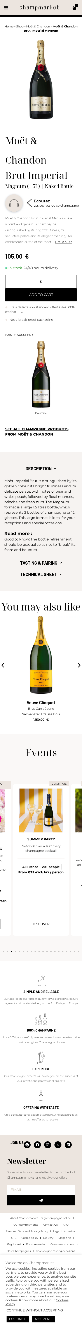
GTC (13, 1237)
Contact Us (50, 1224)
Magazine (64, 1237)
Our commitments (26, 1224)
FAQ (65, 1224)
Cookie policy (29, 1237)
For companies (35, 1244)
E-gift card (14, 1244)
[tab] (41, 468)
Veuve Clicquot (41, 702)
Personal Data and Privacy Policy (27, 1231)
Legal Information (64, 1231)
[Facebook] (37, 1144)
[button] (6, 8)
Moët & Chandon (38, 26)
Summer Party (41, 839)
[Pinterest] (27, 1144)
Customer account (63, 1244)
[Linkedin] (68, 1144)
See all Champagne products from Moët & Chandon (36, 431)
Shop (20, 26)
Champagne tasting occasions (55, 1251)
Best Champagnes (19, 1251)
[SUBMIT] (41, 1200)
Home (9, 26)
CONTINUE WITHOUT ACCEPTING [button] (35, 1310)
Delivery (48, 1237)
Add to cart (41, 295)
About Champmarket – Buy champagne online (40, 1218)
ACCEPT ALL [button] (43, 1319)
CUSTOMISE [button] (17, 1319)
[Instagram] (47, 1144)
